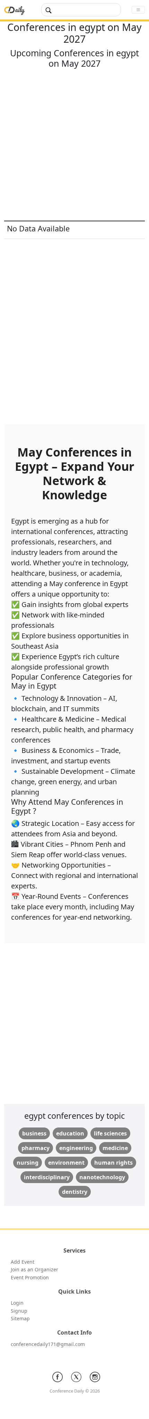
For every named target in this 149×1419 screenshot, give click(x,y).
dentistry (74, 1192)
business (34, 1133)
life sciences (110, 1133)
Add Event (22, 1261)
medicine (115, 1148)
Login (17, 1302)
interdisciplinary (47, 1177)
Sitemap (20, 1318)
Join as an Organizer (34, 1269)
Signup (19, 1310)
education (70, 1133)
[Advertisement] (74, 146)
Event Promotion (30, 1277)
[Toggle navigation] (138, 10)
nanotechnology (102, 1177)
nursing (27, 1162)
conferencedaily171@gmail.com (48, 1344)
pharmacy (35, 1148)
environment (66, 1162)
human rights (113, 1162)
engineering (76, 1148)
